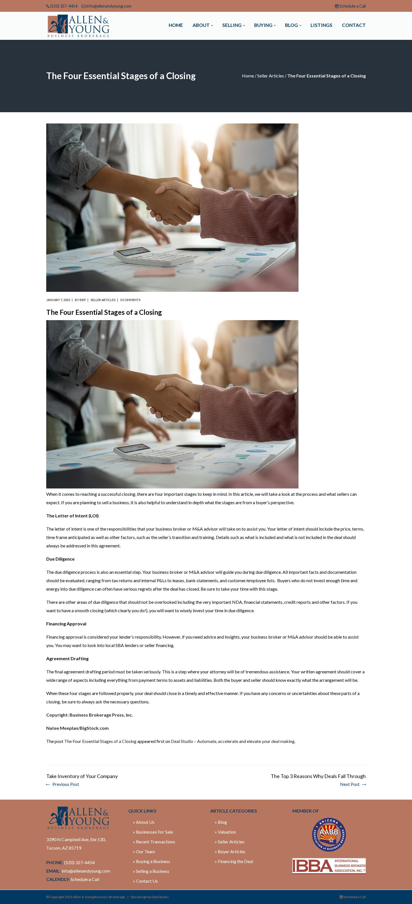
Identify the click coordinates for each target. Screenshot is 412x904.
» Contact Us (145, 881)
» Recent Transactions (154, 841)
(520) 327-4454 (63, 6)
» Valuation (225, 831)
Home (248, 75)
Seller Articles (270, 75)
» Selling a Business (151, 871)
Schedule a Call (352, 6)
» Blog (221, 822)
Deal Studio (160, 897)
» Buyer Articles (230, 851)
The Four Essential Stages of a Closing (100, 741)
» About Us (143, 822)
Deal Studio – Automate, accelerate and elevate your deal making (233, 741)
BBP (83, 300)
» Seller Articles (229, 841)
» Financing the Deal (234, 861)
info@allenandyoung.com (108, 6)
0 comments (130, 300)
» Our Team (144, 851)
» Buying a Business (151, 861)
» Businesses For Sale (153, 831)
